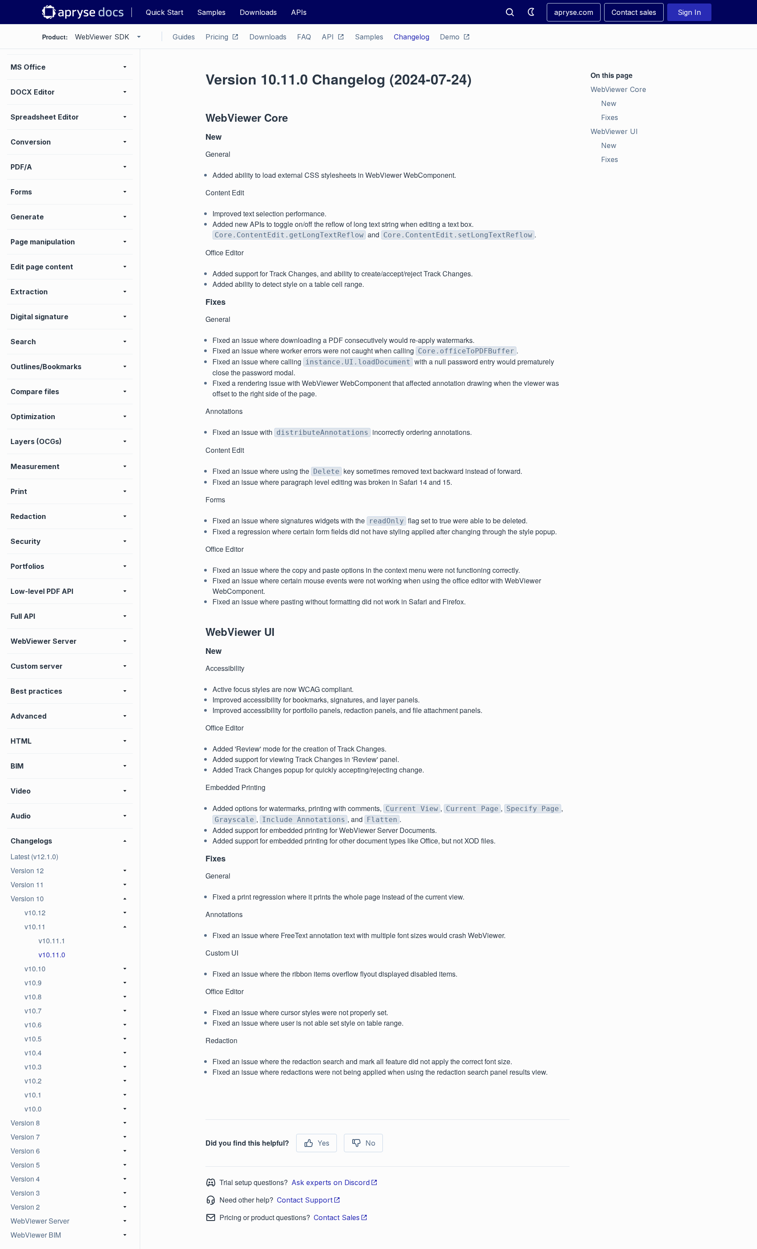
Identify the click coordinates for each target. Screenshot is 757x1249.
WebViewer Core (618, 89)
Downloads (258, 12)
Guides (184, 36)
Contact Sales (337, 1217)
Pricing (216, 36)
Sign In (689, 12)
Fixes (609, 117)
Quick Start (164, 12)
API (328, 36)
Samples (211, 12)
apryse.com (573, 12)
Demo (450, 36)
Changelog (411, 36)
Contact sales (634, 12)
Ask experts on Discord (330, 1182)
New (608, 103)
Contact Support (305, 1200)
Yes (323, 1143)
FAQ (304, 36)
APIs (299, 12)
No (370, 1143)
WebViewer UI (614, 131)
